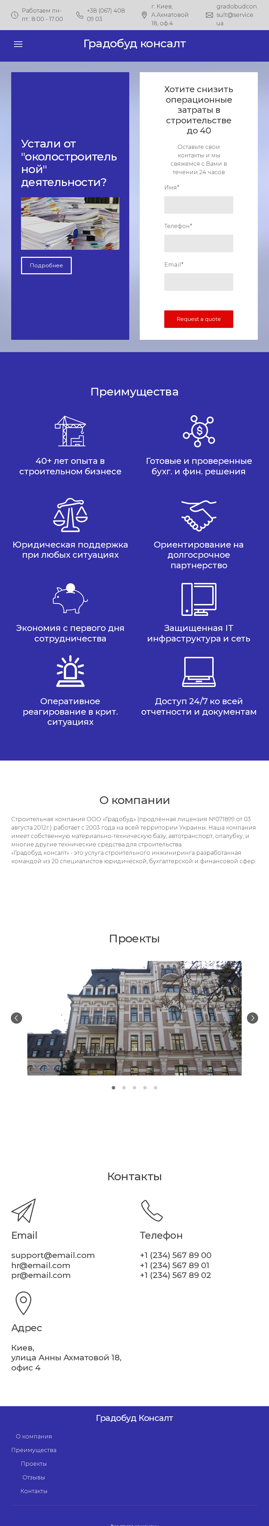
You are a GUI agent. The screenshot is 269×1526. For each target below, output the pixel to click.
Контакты (34, 1491)
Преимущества (33, 1450)
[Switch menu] (18, 44)
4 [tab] (145, 1087)
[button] (46, 265)
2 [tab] (124, 1087)
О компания (34, 1436)
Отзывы (33, 1477)
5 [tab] (155, 1087)
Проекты (34, 1463)
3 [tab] (134, 1087)
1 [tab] (113, 1087)
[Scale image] (134, 1018)
